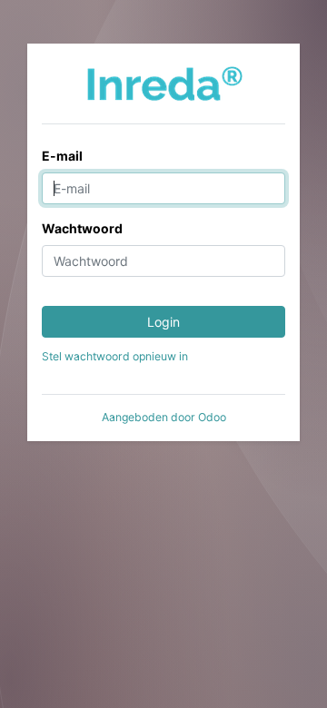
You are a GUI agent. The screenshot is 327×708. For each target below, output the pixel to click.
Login (163, 321)
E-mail (62, 155)
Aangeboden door (164, 417)
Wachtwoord (82, 228)
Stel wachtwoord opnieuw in (115, 356)
